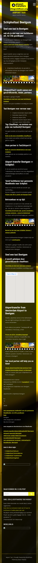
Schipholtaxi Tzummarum (13, 455)
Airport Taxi (19, 12)
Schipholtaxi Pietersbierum (14, 453)
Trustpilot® (25, 382)
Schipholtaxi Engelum (12, 458)
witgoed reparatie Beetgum (12, 433)
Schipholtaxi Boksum (12, 451)
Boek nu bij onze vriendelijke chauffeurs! (18, 136)
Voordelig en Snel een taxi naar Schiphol (18, 266)
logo (5, 415)
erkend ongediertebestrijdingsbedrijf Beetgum (19, 431)
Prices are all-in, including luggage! (16, 334)
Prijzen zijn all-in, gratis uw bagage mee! (18, 194)
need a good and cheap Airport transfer (16, 44)
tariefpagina (16, 240)
